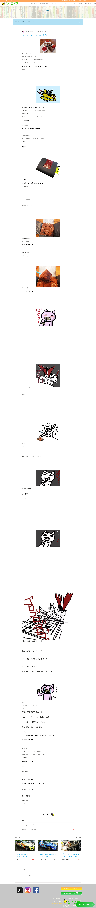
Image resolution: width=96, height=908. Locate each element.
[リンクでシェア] (33, 825)
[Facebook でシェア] (22, 825)
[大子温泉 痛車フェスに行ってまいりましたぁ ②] (48, 845)
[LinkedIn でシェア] (29, 825)
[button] (70, 4)
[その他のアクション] (73, 31)
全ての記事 (17, 21)
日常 (23, 21)
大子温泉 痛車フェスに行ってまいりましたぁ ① (25, 855)
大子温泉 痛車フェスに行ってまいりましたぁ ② (48, 855)
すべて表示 (78, 837)
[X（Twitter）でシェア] (26, 825)
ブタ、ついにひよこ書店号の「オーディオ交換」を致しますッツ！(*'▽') (70, 856)
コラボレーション (30, 21)
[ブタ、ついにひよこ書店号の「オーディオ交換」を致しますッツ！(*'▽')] (71, 845)
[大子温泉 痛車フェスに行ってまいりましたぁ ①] (25, 845)
